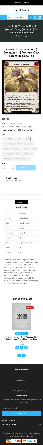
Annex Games (21, 10)
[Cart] (39, 17)
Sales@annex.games (21, 391)
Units (4, 164)
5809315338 (21, 380)
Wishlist (27, 3)
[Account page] (35, 17)
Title (3, 135)
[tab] (21, 202)
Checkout (17, 3)
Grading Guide (28, 130)
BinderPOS (28, 436)
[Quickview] (17, 348)
